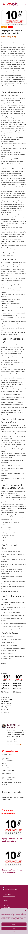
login (15, 797)
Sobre (6, 901)
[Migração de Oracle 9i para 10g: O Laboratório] (18, 678)
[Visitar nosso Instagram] (10, 37)
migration (10, 719)
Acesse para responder (6, 773)
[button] (26, 910)
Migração (4, 27)
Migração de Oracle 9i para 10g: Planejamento (5, 686)
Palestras (7, 908)
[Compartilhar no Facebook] (15, 37)
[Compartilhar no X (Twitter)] (13, 37)
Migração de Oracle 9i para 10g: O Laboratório (17, 686)
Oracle (10, 27)
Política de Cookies (9, 932)
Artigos (6, 905)
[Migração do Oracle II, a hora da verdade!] (7, 705)
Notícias (6, 903)
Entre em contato (9, 894)
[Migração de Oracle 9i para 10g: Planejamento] (6, 678)
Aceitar (14, 924)
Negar (14, 928)
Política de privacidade (17, 932)
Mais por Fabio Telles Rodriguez (14, 744)
